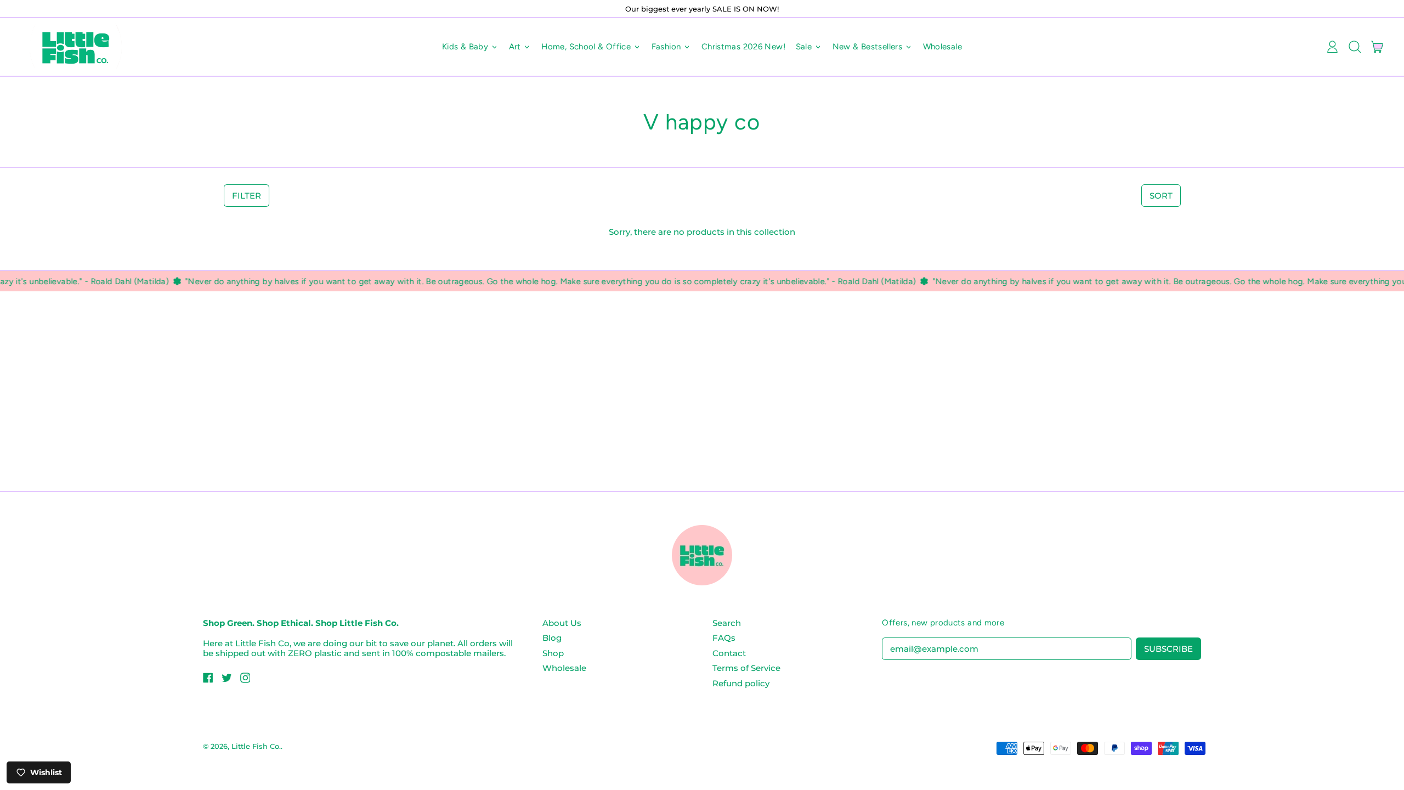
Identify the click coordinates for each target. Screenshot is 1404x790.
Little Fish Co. (256, 746)
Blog (552, 638)
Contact (729, 653)
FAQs (723, 638)
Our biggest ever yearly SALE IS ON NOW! (702, 8)
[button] (1354, 47)
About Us (561, 623)
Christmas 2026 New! (743, 47)
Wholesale (942, 47)
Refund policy (740, 683)
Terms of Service (746, 668)
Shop (553, 653)
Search (726, 623)
